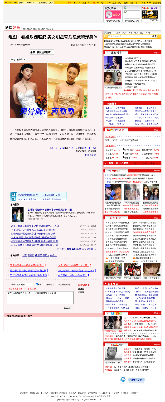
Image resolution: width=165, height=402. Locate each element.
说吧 (148, 33)
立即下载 (154, 20)
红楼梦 (152, 175)
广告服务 (63, 393)
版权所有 (107, 396)
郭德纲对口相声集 (119, 175)
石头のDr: (129, 58)
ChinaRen (28, 2)
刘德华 (136, 90)
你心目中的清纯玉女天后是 (145, 74)
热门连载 (109, 339)
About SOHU (104, 393)
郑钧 (145, 94)
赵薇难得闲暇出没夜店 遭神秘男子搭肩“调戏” (33, 233)
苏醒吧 (109, 154)
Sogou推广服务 (24, 316)
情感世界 (127, 358)
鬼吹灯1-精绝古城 (119, 178)
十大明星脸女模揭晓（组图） (145, 317)
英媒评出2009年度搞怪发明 (144, 352)
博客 (143, 3)
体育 (75, 3)
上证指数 (109, 150)
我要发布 (11, 316)
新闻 (118, 33)
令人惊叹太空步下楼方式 (146, 261)
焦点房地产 (44, 2)
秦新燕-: (128, 64)
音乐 (136, 33)
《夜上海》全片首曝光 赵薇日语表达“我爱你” (33, 229)
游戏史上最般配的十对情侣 (144, 255)
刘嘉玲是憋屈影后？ (113, 71)
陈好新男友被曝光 (150, 212)
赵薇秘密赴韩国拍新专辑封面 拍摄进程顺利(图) (34, 241)
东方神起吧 (147, 154)
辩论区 (81, 292)
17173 (36, 2)
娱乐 (84, 3)
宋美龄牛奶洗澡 (111, 47)
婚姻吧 (127, 158)
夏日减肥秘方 (134, 44)
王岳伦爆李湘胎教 (116, 261)
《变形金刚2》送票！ (118, 258)
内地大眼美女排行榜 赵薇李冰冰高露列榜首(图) (34, 245)
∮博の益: (128, 84)
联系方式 (82, 393)
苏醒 (141, 94)
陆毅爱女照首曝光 (150, 209)
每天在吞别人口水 (113, 362)
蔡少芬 (148, 90)
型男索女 (127, 362)
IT (98, 3)
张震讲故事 (144, 175)
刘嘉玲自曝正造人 (131, 212)
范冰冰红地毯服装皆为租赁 (117, 232)
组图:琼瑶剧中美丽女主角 (144, 68)
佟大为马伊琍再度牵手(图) (144, 226)
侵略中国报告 (146, 47)
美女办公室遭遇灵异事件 (116, 245)
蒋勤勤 (31, 255)
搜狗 (51, 2)
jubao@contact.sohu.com (89, 399)
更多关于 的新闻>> (76, 249)
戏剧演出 (109, 336)
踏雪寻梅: (129, 77)
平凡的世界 (140, 178)
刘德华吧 (128, 154)
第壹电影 (127, 324)
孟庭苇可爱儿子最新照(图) (144, 248)
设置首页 (24, 393)
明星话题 (127, 330)
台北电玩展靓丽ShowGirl (116, 255)
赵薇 (25, 255)
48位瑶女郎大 (139, 84)
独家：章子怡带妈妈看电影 (144, 223)
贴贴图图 (127, 352)
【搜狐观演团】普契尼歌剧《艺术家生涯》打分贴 (135, 336)
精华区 (81, 288)
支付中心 (44, 393)
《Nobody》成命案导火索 (117, 248)
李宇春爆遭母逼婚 (112, 209)
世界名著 (131, 178)
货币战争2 (150, 178)
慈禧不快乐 (135, 47)
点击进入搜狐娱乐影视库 (143, 252)
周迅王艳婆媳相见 (131, 209)
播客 (132, 3)
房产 (109, 3)
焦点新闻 (127, 349)
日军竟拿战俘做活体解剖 (116, 239)
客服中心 (72, 393)
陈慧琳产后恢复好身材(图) (117, 226)
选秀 (124, 94)
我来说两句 (76, 45)
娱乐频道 (27, 29)
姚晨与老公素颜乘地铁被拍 (117, 235)
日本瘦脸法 (145, 44)
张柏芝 (135, 94)
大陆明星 (49, 29)
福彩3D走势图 (151, 182)
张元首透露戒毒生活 (144, 258)
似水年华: (129, 61)
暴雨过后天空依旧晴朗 (139, 370)
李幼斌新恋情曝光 (150, 205)
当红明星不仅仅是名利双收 (144, 355)
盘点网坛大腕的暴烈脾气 (116, 242)
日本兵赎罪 (147, 41)
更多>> (157, 53)
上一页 (54, 147)
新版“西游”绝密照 (113, 278)
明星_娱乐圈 (38, 29)
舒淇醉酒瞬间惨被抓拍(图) (144, 235)
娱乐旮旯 (127, 355)
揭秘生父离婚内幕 (151, 203)
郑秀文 (46, 255)
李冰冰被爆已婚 (132, 203)
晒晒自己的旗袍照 (121, 370)
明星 (110, 97)
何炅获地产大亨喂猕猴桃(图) (118, 223)
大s (119, 94)
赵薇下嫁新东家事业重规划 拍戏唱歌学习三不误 (35, 226)
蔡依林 (53, 255)
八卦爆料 (127, 321)
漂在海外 (109, 367)
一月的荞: (129, 68)
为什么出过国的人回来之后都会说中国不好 (132, 367)
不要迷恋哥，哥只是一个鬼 (144, 349)
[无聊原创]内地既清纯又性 (145, 71)
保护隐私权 (92, 393)
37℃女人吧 (147, 158)
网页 (124, 33)
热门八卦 (127, 317)
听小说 (107, 178)
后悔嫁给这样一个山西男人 (144, 358)
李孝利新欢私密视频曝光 (143, 245)
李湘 (154, 94)
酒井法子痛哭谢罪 (151, 278)
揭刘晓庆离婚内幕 (131, 205)
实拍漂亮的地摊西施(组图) (144, 239)
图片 (142, 33)
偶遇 (136, 87)
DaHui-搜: (129, 71)
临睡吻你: (129, 80)
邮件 (138, 3)
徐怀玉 (38, 255)
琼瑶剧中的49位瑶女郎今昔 (145, 80)
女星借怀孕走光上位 (113, 88)
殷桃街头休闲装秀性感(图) (117, 229)
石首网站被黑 (110, 44)
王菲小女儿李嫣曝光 (132, 278)
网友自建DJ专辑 (132, 21)
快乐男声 (156, 90)
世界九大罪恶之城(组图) (143, 242)
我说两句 (157, 3)
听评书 (107, 175)
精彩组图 (127, 327)
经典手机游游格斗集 (136, 182)
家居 (114, 3)
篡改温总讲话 (122, 44)
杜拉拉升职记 (133, 175)
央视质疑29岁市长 (112, 41)
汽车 (103, 3)
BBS (149, 3)
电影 (116, 94)
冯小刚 (142, 90)
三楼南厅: (129, 87)
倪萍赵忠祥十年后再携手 (143, 229)
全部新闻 (125, 393)
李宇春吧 (128, 150)
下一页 (91, 147)
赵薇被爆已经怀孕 (112, 205)
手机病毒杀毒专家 (119, 182)
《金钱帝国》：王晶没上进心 (145, 324)
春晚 (149, 94)
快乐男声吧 (147, 150)
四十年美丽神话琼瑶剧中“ (145, 77)
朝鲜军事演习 (136, 41)
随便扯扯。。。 (140, 58)
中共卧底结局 (124, 47)
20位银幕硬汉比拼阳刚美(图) (144, 330)
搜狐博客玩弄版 (113, 21)
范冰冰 (129, 94)
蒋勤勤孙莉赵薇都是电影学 (144, 64)
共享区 (107, 182)
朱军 (107, 94)
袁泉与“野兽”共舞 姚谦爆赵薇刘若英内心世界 (33, 237)
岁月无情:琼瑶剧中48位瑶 (145, 61)
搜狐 (21, 2)
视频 (126, 3)
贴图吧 (109, 158)
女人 (120, 3)
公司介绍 (115, 393)
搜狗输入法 (34, 393)
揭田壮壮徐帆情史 (113, 203)
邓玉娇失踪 (125, 41)
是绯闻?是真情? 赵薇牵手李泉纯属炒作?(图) (50, 209)
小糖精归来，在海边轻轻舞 (144, 362)
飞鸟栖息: (129, 74)
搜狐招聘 (54, 393)
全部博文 (134, 393)
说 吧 (121, 130)
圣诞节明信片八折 (112, 212)
